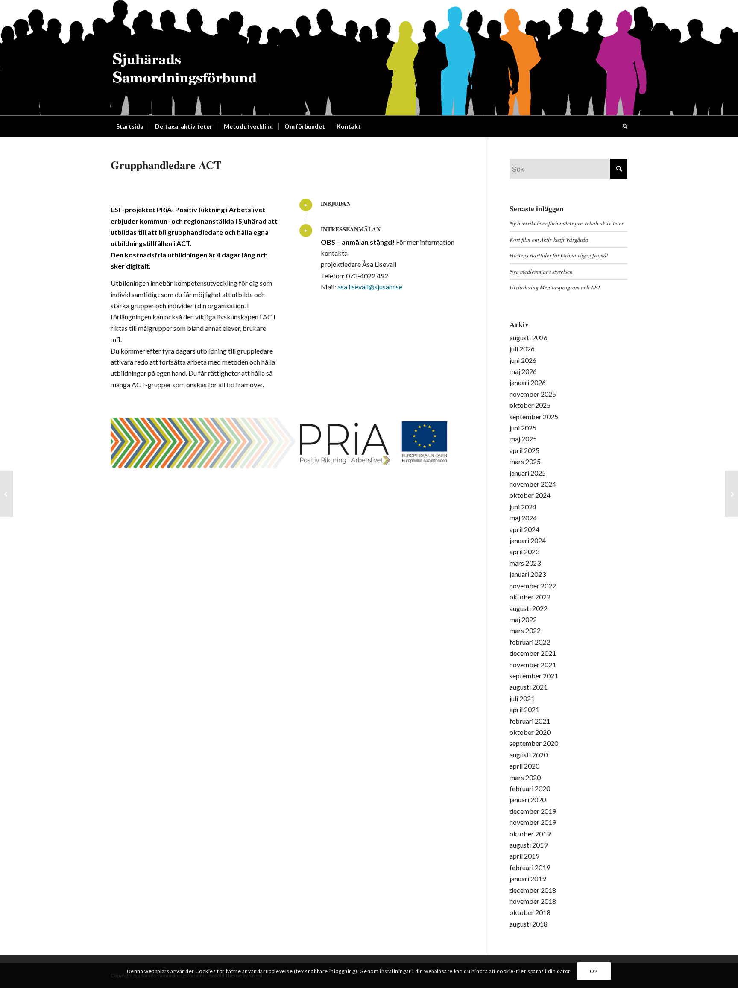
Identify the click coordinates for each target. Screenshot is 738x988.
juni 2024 (523, 507)
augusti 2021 (529, 687)
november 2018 (533, 901)
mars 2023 (525, 563)
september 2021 (534, 676)
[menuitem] (130, 126)
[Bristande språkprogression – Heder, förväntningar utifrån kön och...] (731, 494)
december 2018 (533, 890)
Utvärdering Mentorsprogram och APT (555, 287)
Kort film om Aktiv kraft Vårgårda (549, 239)
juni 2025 (523, 428)
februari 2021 (530, 721)
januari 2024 (528, 540)
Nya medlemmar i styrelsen (541, 271)
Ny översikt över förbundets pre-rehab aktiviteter (567, 223)
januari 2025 (528, 473)
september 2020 (534, 743)
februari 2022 (530, 642)
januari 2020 (528, 799)
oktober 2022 (530, 597)
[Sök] (622, 126)
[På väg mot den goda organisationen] (6, 494)
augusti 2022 (529, 608)
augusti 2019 (529, 845)
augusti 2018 (529, 924)
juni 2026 (523, 360)
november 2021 (533, 665)
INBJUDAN (336, 203)
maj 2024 (523, 518)
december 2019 (533, 811)
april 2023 (524, 551)
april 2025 (524, 450)
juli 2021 (522, 698)
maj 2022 (523, 619)
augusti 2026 (529, 337)
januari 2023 (528, 574)
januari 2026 (528, 382)
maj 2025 (523, 439)
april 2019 (524, 856)
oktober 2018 (530, 912)
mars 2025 (525, 461)
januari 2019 (528, 878)
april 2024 (524, 529)
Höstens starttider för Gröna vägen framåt (559, 255)
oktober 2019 (530, 834)
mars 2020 (525, 777)
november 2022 (533, 586)
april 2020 (524, 766)
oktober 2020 (530, 732)
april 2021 (524, 709)
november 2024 (533, 484)
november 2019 (533, 822)
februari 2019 (530, 867)
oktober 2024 (530, 495)
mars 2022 (525, 630)
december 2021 (533, 653)
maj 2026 (523, 371)
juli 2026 (522, 349)
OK (594, 971)
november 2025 (533, 394)
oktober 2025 (530, 405)
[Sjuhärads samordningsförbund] (184, 57)
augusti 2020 (529, 755)
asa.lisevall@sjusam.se (369, 287)
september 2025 (534, 416)
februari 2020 (530, 788)
